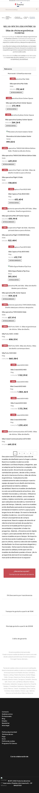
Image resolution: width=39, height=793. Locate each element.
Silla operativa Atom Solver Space (19, 103)
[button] (19, 573)
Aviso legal (5, 725)
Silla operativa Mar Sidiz (19, 84)
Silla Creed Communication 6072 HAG (16, 439)
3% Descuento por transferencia (19, 595)
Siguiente (35, 453)
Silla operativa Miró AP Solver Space (15, 216)
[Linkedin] (19, 748)
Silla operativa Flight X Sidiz (12, 177)
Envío (4, 739)
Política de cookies (8, 741)
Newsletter (6, 723)
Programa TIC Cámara (9, 743)
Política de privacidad (9, 732)
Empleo (4, 721)
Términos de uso (7, 734)
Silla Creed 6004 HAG (19, 403)
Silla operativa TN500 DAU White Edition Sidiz (19, 155)
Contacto (5, 712)
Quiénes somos (7, 714)
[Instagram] (24, 748)
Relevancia (8, 69)
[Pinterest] (15, 748)
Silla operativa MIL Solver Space (14, 293)
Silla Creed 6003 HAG (18, 386)
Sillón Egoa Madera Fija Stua (18, 271)
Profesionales (7, 716)
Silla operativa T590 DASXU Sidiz (14, 312)
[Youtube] (28, 748)
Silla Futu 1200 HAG (9, 353)
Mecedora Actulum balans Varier (18, 136)
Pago (3, 736)
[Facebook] (11, 748)
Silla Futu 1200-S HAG (10, 334)
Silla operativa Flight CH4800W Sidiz (16, 235)
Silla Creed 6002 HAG (19, 370)
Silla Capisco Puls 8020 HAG (18, 194)
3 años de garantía (19, 639)
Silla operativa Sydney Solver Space (18, 120)
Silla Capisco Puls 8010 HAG (18, 252)
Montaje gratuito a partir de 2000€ (19, 626)
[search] (4, 9)
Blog (3, 718)
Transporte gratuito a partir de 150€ (20, 611)
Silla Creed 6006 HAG (18, 420)
